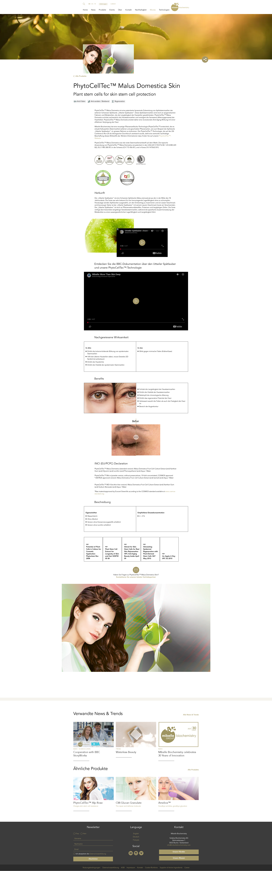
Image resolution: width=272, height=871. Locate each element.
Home (85, 10)
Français (136, 840)
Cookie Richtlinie (151, 868)
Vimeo (141, 853)
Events (112, 10)
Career (186, 868)
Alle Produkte (80, 76)
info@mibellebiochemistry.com (179, 845)
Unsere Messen (179, 858)
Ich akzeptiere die (91, 854)
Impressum (131, 868)
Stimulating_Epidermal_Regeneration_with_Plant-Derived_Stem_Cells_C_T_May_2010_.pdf (150, 549)
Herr (84, 834)
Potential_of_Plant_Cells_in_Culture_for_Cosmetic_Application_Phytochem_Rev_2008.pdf (93, 549)
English (136, 834)
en (92, 4)
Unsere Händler (179, 852)
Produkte (102, 10)
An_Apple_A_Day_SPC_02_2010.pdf (169, 549)
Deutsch (136, 837)
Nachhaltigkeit (141, 10)
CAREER (113, 4)
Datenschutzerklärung (98, 854)
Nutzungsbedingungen (91, 868)
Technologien (164, 10)
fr (95, 4)
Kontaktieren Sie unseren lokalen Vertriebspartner (136, 577)
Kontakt (128, 10)
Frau (77, 834)
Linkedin (131, 853)
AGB (123, 868)
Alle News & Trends (191, 715)
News (93, 10)
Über (120, 10)
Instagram (136, 853)
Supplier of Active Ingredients (171, 868)
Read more (93, 741)
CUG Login (103, 4)
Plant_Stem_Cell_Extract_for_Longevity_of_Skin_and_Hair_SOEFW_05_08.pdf (112, 549)
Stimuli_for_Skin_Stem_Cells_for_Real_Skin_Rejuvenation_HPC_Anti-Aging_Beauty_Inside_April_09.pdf (131, 549)
